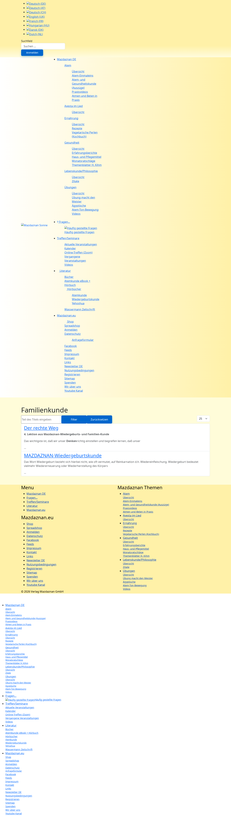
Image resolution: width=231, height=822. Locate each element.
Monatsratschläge (83, 161)
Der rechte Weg (41, 428)
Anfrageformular (83, 340)
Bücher (69, 277)
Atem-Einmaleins (82, 75)
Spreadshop (72, 326)
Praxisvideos (80, 92)
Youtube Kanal (73, 391)
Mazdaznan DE (66, 59)
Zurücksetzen (99, 419)
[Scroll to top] (1, 820)
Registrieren (72, 374)
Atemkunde (79, 295)
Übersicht (78, 71)
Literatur (65, 271)
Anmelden (32, 52)
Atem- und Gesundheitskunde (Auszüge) (84, 84)
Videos (76, 214)
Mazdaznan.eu (66, 315)
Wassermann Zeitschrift (79, 309)
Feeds (68, 350)
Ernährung (71, 118)
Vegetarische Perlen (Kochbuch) (85, 134)
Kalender (70, 248)
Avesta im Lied (73, 106)
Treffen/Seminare (68, 238)
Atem (67, 65)
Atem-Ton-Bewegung (85, 210)
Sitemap (69, 378)
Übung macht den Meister (83, 199)
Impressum (71, 354)
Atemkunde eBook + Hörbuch (77, 283)
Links (67, 362)
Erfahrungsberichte (84, 153)
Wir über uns (72, 386)
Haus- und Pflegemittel (86, 157)
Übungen (70, 187)
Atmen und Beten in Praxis (84, 98)
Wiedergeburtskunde (85, 299)
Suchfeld (26, 41)
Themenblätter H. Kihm (87, 165)
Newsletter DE (73, 366)
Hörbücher (73, 289)
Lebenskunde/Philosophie (81, 171)
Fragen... (64, 222)
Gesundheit (71, 142)
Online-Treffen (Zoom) (78, 252)
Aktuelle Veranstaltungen (80, 244)
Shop (70, 321)
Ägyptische (79, 205)
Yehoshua (78, 303)
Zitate (75, 181)
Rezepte (77, 128)
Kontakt (69, 358)
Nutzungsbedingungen (79, 370)
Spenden (70, 382)
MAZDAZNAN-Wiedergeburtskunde (63, 455)
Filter (74, 419)
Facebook (70, 346)
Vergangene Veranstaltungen (75, 258)
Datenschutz (72, 334)
